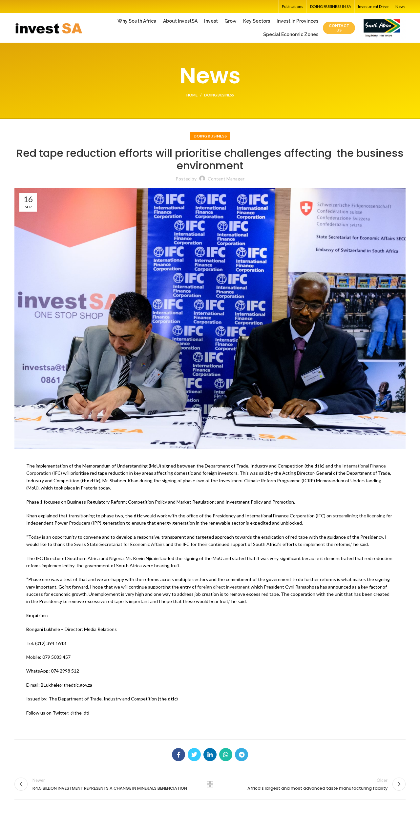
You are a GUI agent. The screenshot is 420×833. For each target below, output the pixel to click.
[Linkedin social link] (210, 754)
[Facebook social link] (178, 754)
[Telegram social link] (241, 754)
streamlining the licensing (359, 515)
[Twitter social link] (194, 754)
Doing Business (219, 95)
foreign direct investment (223, 587)
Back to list (210, 784)
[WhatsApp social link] (225, 754)
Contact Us (339, 27)
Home (192, 95)
